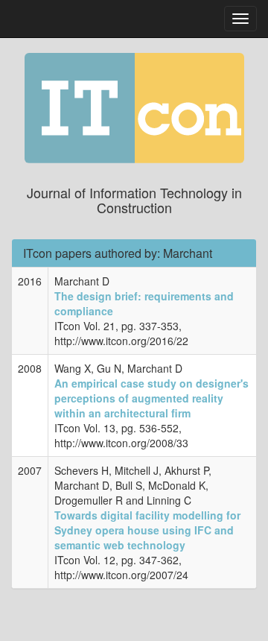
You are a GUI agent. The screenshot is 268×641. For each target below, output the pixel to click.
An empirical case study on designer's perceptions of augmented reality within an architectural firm (151, 398)
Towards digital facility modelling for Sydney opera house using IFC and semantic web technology (147, 530)
